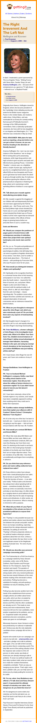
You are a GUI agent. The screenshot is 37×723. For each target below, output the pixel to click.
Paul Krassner (10, 39)
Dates (22, 13)
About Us (14, 17)
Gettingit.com (26, 721)
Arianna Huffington (10, 85)
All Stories (9, 13)
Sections (29, 13)
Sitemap (23, 17)
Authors (16, 13)
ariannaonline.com (26, 639)
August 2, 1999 (16, 41)
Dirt (25, 41)
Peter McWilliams (12, 330)
